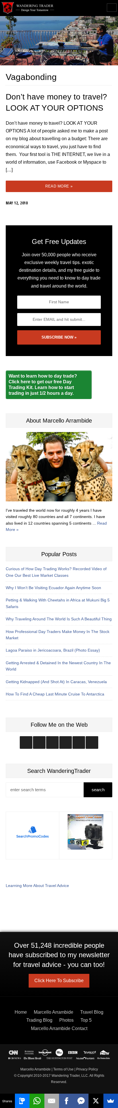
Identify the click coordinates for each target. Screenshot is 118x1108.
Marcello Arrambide (53, 1012)
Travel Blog (91, 1012)
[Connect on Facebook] (52, 742)
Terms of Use (63, 1069)
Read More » (59, 186)
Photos (66, 1020)
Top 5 (86, 1020)
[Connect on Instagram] (26, 742)
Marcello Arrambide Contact (59, 1028)
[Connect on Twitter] (39, 742)
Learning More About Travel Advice (37, 885)
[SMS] (22, 1101)
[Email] (51, 1101)
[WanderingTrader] (28, 8)
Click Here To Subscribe (59, 980)
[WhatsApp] (37, 1101)
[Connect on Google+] (78, 742)
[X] (95, 1101)
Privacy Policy (87, 1069)
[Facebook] (66, 1101)
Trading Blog (39, 1020)
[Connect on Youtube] (65, 742)
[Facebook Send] (81, 1101)
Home (21, 1012)
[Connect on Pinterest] (92, 742)
